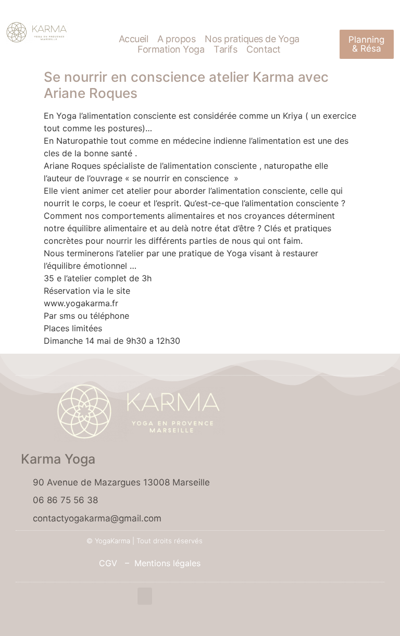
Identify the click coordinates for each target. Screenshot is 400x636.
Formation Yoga (171, 49)
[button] (145, 596)
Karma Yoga (58, 459)
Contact (263, 49)
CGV (104, 563)
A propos (176, 39)
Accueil (133, 39)
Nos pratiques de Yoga (252, 39)
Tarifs (225, 49)
